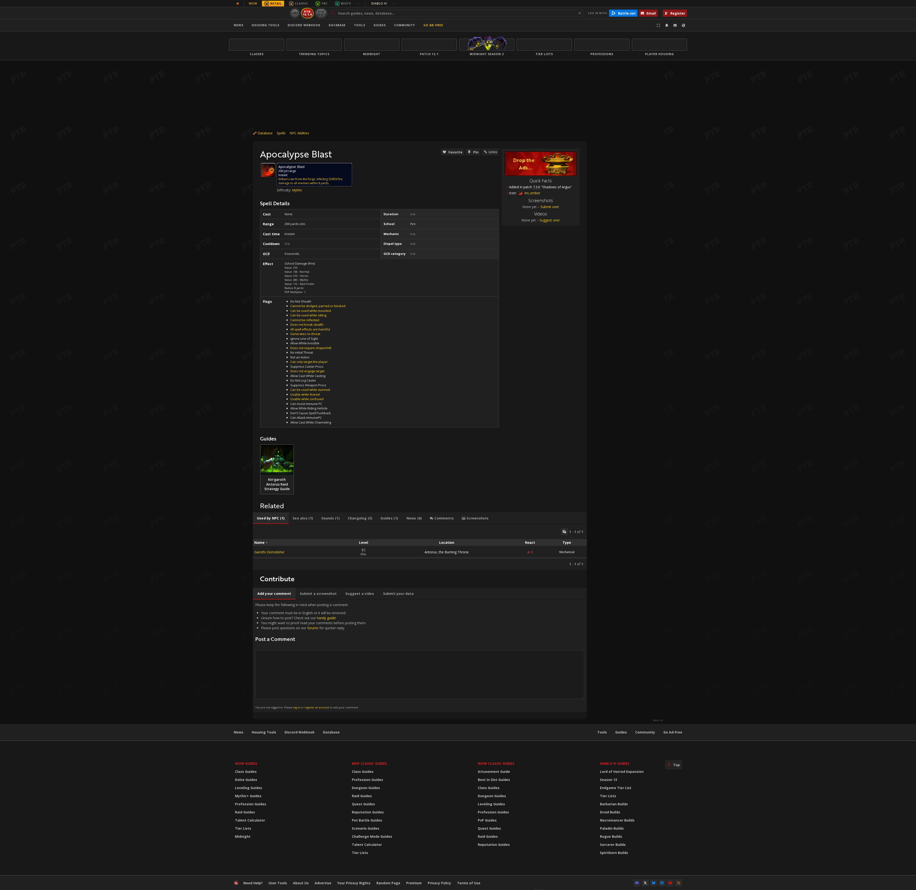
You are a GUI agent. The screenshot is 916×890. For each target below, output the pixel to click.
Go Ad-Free (433, 25)
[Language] (683, 25)
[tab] (271, 518)
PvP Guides (487, 820)
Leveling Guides (248, 787)
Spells (281, 133)
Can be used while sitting (308, 315)
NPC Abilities (299, 133)
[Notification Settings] (666, 25)
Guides (380, 25)
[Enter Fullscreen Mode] (658, 25)
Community (404, 25)
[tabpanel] (420, 547)
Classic (301, 3)
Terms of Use (468, 883)
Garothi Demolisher (269, 552)
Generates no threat (305, 334)
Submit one (549, 206)
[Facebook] (662, 882)
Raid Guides (245, 812)
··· (358, 3)
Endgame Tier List (615, 787)
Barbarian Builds (614, 804)
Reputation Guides (368, 812)
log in (296, 707)
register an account (316, 707)
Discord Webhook (304, 25)
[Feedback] (675, 25)
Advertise (323, 883)
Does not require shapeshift (310, 348)
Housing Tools (264, 732)
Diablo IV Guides (614, 763)
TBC (324, 3)
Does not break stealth (306, 324)
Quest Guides (363, 804)
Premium (414, 883)
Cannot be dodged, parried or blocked (317, 306)
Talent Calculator (250, 820)
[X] (645, 882)
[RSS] (678, 882)
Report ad (658, 720)
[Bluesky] (653, 882)
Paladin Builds (612, 828)
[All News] (237, 3)
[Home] (258, 13)
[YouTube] (670, 882)
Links (493, 152)
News (238, 25)
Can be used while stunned (310, 389)
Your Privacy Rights (353, 883)
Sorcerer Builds (613, 844)
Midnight (242, 836)
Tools (602, 732)
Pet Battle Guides (367, 820)
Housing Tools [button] (265, 25)
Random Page (388, 883)
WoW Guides (246, 763)
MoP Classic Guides (369, 763)
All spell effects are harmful (310, 329)
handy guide (326, 618)
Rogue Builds (611, 836)
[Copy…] (564, 531)
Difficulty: (284, 190)
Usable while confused (306, 399)
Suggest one (549, 220)
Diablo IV (384, 3)
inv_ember (532, 193)
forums (312, 628)
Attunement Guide (494, 771)
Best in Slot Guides (494, 779)
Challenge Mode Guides (372, 836)
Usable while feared (305, 394)
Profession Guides (250, 804)
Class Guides (246, 771)
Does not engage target (307, 371)
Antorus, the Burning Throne (447, 552)
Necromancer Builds (617, 820)
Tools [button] (359, 25)
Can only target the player (309, 362)
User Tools (278, 883)
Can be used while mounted (310, 311)
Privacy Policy (439, 883)
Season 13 (608, 779)
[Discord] (636, 882)
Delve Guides (246, 779)
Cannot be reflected (304, 320)
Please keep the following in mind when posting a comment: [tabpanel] (310, 655)
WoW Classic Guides (496, 763)
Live (294, 13)
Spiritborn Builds (614, 852)
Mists (346, 3)
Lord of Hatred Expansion (622, 771)
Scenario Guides (365, 828)
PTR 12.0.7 (321, 13)
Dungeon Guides (366, 787)
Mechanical (566, 552)
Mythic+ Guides (248, 796)
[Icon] (268, 170)
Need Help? (253, 883)
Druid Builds (610, 812)
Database (337, 25)
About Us (301, 883)
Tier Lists (243, 828)
